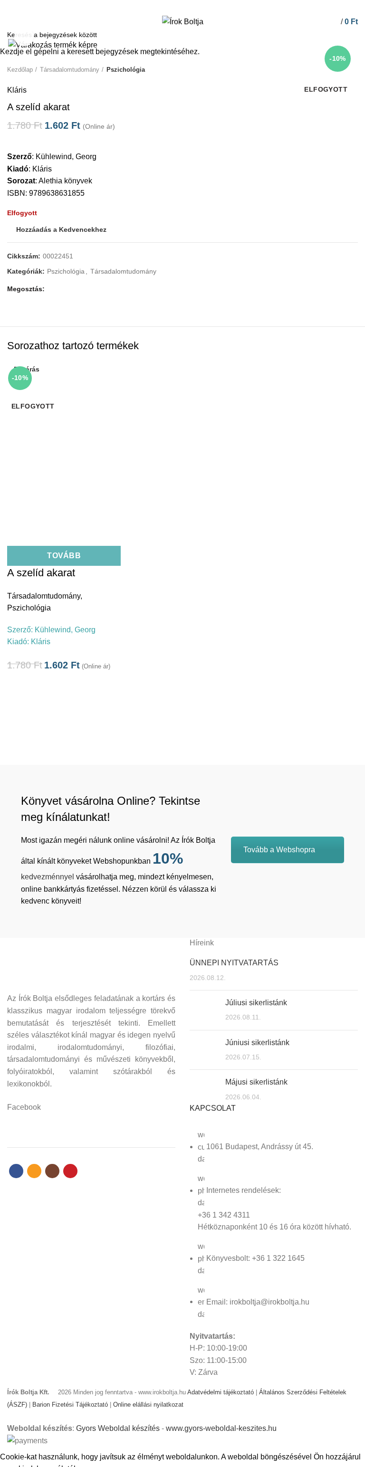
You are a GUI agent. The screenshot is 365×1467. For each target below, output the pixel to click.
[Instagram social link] (187, 6)
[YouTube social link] (198, 6)
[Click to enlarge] (23, 36)
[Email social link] (177, 6)
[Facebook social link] (166, 6)
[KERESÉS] (352, 35)
